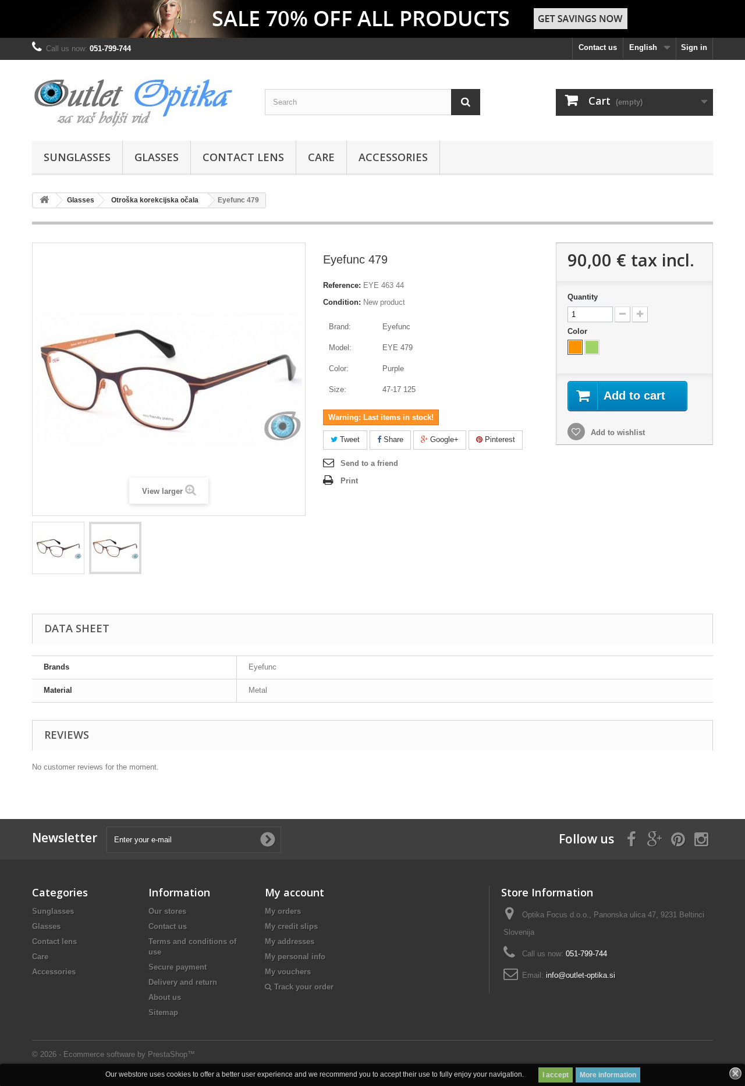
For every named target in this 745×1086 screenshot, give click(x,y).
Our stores (167, 911)
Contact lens (243, 157)
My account (294, 892)
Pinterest (499, 439)
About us (164, 997)
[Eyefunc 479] (58, 548)
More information (608, 1075)
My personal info (295, 956)
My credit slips (291, 926)
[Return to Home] (44, 200)
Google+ (443, 439)
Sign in (694, 47)
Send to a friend (369, 463)
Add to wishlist (616, 432)
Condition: (342, 302)
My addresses (289, 941)
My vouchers (288, 971)
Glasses (156, 157)
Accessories (393, 157)
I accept (555, 1075)
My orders (283, 911)
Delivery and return (182, 982)
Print (349, 480)
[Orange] (575, 347)
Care (321, 157)
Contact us (598, 47)
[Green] (592, 347)
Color (578, 331)
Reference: (342, 285)
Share (392, 439)
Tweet (349, 439)
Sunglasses (77, 157)
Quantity (582, 297)
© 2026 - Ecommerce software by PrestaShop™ (113, 1054)
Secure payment (177, 967)
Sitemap (163, 1012)
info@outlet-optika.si (580, 975)
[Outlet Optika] (139, 97)
